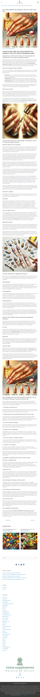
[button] (16, 565)
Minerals (3, 624)
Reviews (20, 675)
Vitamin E (4, 48)
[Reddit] (23, 677)
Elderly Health (4, 606)
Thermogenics (5, 637)
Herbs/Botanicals (5, 616)
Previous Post (8, 520)
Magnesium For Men (5, 621)
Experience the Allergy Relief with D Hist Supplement (11, 576)
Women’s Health (5, 648)
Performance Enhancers (6, 629)
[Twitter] (19, 677)
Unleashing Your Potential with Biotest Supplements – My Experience (14, 577)
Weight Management (6, 647)
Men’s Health (4, 622)
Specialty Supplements (6, 634)
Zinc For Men (4, 650)
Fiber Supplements (5, 613)
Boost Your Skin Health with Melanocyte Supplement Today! (12, 579)
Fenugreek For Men (5, 611)
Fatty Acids (4, 610)
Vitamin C (4, 640)
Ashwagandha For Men (6, 600)
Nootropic (4, 627)
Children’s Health (5, 602)
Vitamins (4, 645)
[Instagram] (21, 677)
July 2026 (4, 589)
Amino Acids (4, 597)
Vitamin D (4, 642)
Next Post (33, 520)
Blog (20, 674)
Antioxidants (4, 598)
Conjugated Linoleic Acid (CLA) (7, 603)
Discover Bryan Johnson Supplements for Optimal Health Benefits (14, 574)
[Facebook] (16, 677)
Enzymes (3, 608)
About (20, 673)
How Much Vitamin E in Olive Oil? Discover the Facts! (27, 530)
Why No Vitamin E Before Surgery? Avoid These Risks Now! (10, 530)
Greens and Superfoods (6, 614)
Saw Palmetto (4, 632)
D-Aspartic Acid (5, 605)
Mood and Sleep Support (6, 626)
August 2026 (4, 587)
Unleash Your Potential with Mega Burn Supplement (11, 572)
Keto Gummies (5, 619)
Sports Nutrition (5, 635)
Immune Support (5, 618)
